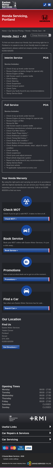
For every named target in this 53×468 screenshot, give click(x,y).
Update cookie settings (10, 459)
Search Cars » (11, 308)
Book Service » (11, 250)
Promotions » (10, 279)
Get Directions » (10, 347)
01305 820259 (7, 341)
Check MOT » (10, 219)
